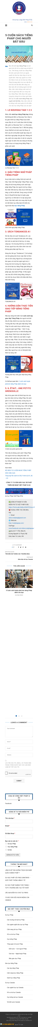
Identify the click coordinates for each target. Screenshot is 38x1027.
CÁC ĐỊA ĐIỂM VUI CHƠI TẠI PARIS (16, 893)
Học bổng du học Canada (15, 997)
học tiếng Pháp (20, 206)
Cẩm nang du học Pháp (14, 929)
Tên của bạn (10, 818)
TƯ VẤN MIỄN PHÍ (8, 1024)
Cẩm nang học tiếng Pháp (15, 973)
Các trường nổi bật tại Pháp (16, 920)
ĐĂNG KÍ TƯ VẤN (13, 855)
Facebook (8, 803)
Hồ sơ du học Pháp (13, 934)
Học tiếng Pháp (12, 847)
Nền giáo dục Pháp (15, 958)
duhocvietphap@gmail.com (17, 518)
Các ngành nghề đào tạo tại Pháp (17, 924)
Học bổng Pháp (12, 939)
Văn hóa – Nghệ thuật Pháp (17, 953)
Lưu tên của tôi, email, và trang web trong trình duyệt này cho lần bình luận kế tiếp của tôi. (18, 765)
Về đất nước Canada (13, 1002)
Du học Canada (10, 983)
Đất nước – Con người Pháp (18, 949)
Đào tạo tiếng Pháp (11, 963)
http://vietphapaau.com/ (16, 523)
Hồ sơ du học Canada (14, 992)
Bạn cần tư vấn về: (12, 841)
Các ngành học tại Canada (15, 987)
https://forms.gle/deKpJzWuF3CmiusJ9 (22, 507)
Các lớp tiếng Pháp (13, 968)
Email (7, 826)
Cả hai (10, 850)
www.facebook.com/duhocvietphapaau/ (21, 528)
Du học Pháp (12, 844)
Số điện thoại (10, 833)
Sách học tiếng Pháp (13, 978)
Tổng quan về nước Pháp (15, 944)
